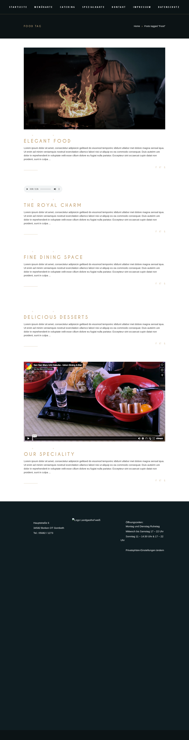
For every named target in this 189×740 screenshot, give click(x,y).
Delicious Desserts (56, 317)
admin (27, 135)
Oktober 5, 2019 (43, 135)
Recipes (59, 251)
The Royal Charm (53, 205)
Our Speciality (49, 454)
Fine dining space (54, 257)
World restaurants (64, 135)
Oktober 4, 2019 (43, 199)
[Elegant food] (94, 88)
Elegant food (47, 141)
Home (137, 26)
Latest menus (62, 311)
